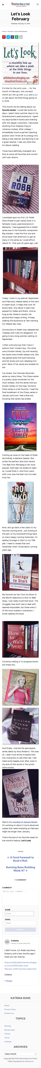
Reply (9, 981)
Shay (26, 95)
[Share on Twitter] (8, 37)
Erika (35, 95)
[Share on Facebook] (12, 37)
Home (4, 31)
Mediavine (29, 1061)
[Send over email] (16, 37)
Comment (7, 888)
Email (8, 919)
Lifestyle (10, 31)
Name (7, 910)
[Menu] (3, 4)
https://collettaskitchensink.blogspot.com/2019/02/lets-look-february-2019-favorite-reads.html (20, 965)
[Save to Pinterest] (4, 37)
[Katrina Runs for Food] (20, 4)
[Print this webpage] (21, 37)
